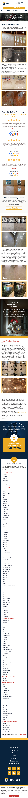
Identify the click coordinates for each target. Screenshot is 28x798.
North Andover (6, 482)
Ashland (5, 495)
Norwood (5, 653)
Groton (4, 525)
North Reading (6, 567)
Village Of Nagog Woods (9, 585)
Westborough (6, 731)
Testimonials (14, 761)
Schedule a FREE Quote (14, 7)
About (14, 755)
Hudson (5, 530)
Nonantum (5, 561)
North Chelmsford (7, 565)
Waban (4, 587)
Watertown (5, 592)
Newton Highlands (7, 554)
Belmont (5, 501)
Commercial (14, 750)
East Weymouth (6, 635)
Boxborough (6, 505)
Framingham (6, 523)
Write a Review (2, 10)
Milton (4, 643)
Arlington (5, 492)
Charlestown (6, 690)
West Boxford (6, 486)
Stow (4, 581)
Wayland (5, 596)
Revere (4, 707)
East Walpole (6, 633)
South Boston (6, 715)
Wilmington (6, 610)
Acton (4, 490)
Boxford (5, 476)
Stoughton (5, 664)
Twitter (18, 768)
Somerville (5, 577)
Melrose (5, 546)
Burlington (5, 507)
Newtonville (6, 559)
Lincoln (5, 534)
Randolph (5, 657)
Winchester (5, 612)
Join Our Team (14, 764)
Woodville (5, 616)
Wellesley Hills (6, 670)
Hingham (5, 678)
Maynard (5, 542)
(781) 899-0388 (13, 11)
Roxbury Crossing (7, 713)
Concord (5, 519)
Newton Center (6, 552)
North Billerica (6, 563)
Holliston (5, 526)
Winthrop (5, 719)
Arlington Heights (7, 493)
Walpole (5, 666)
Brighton (5, 688)
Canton (4, 626)
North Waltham (6, 569)
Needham (5, 647)
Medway (5, 639)
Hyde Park (5, 700)
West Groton (6, 600)
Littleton (5, 536)
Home (14, 745)
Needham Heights (7, 649)
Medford (5, 544)
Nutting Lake (6, 571)
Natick (4, 548)
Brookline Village (7, 624)
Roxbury (5, 711)
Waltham (5, 591)
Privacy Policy (17, 788)
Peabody (5, 484)
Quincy (4, 655)
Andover (5, 474)
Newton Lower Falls (8, 556)
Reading (5, 573)
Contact (14, 758)
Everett (4, 521)
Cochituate (5, 517)
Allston (4, 684)
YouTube (9, 773)
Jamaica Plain (6, 702)
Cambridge (5, 509)
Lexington (5, 532)
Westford (5, 606)
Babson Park (6, 620)
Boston (4, 686)
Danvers (5, 478)
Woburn (5, 614)
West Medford (6, 602)
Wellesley (5, 668)
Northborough (6, 725)
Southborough (6, 729)
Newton (5, 550)
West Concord (6, 598)
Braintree (5, 622)
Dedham (5, 629)
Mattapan (5, 704)
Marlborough (6, 540)
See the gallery (14, 208)
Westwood (5, 672)
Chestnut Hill (6, 515)
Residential (14, 747)
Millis (4, 641)
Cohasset (5, 628)
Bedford (5, 499)
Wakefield (5, 589)
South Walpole (6, 661)
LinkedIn (14, 773)
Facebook (14, 768)
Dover (4, 631)
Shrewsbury (6, 727)
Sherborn (5, 575)
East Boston (6, 698)
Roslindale (5, 709)
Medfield (5, 637)
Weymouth (5, 674)
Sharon (4, 659)
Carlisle (5, 511)
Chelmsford (6, 513)
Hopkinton (5, 528)
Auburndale (6, 497)
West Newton (6, 604)
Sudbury (5, 583)
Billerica (5, 503)
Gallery (14, 753)
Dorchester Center (7, 696)
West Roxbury (6, 717)
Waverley (5, 594)
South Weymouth (7, 662)
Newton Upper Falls (8, 558)
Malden (5, 538)
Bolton (4, 723)
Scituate (5, 680)
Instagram (9, 768)
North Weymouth (7, 651)
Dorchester (5, 694)
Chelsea (5, 692)
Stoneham (5, 579)
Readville (5, 705)
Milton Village (6, 645)
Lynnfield (5, 480)
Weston (4, 608)
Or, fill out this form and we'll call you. (14, 450)
